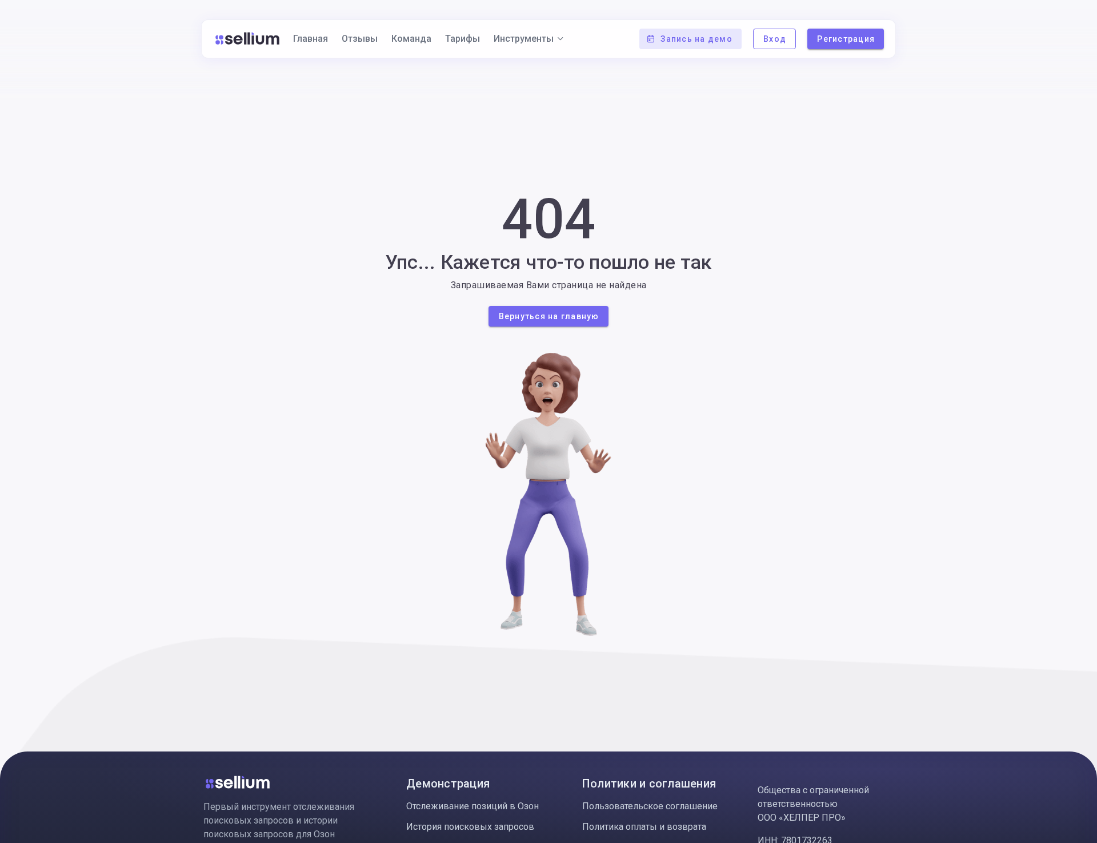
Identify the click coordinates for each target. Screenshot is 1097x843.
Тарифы (462, 38)
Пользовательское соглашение (650, 806)
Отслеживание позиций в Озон (472, 806)
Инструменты (524, 38)
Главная (310, 38)
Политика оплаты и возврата (644, 826)
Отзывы (360, 38)
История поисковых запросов (470, 826)
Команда (411, 38)
